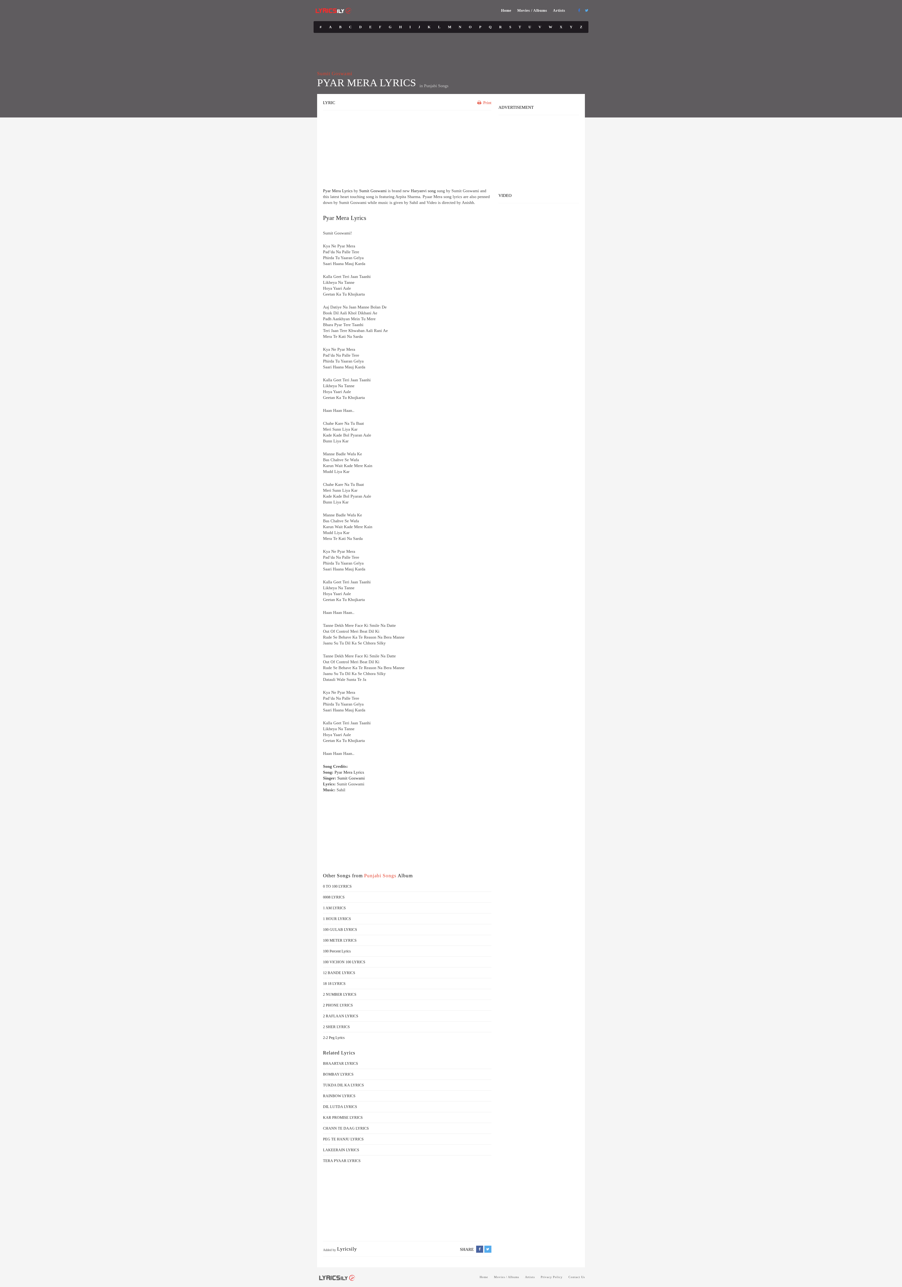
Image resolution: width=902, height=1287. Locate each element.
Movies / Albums (532, 10)
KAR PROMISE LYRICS (343, 1117)
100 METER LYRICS (340, 940)
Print (486, 102)
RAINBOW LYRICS (339, 1096)
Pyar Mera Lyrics (338, 190)
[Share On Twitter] (487, 1249)
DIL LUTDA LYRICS (340, 1107)
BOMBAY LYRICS (338, 1074)
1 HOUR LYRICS (337, 919)
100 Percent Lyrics (337, 951)
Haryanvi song (423, 190)
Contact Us (576, 1277)
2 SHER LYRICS (336, 1027)
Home (506, 10)
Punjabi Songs (436, 85)
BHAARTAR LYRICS (340, 1063)
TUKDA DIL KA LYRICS (343, 1085)
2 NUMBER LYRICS (339, 994)
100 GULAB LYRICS (340, 930)
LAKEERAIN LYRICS (341, 1150)
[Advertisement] (407, 148)
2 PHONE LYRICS (338, 1005)
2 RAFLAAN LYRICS (340, 1016)
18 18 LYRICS (334, 984)
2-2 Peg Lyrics (334, 1038)
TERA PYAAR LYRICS (342, 1161)
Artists (559, 10)
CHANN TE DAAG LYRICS (346, 1128)
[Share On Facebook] (479, 1249)
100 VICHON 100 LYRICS (344, 962)
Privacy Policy (552, 1277)
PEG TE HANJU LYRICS (343, 1139)
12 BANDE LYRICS (339, 973)
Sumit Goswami (334, 73)
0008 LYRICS (334, 897)
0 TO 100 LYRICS (337, 886)
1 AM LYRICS (334, 908)
